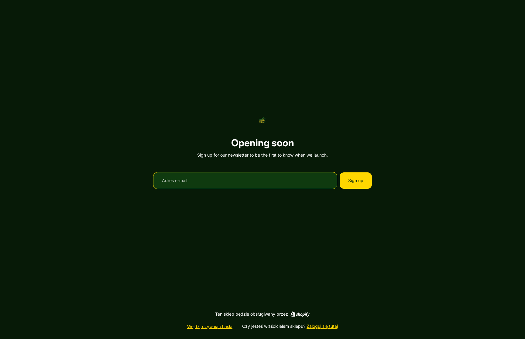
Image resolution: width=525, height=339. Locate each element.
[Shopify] (300, 314)
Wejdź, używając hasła (209, 326)
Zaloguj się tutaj (322, 326)
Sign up (355, 180)
